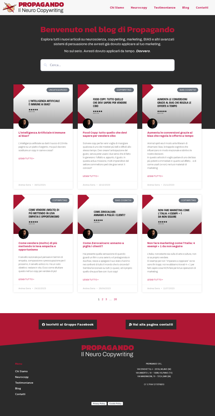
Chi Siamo (117, 7)
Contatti (202, 7)
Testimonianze (165, 7)
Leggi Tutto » (26, 158)
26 (115, 299)
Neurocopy (139, 7)
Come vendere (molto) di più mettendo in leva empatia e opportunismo (37, 246)
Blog (185, 7)
